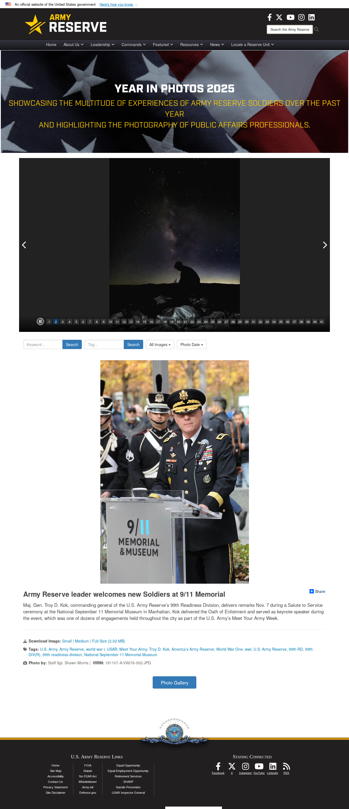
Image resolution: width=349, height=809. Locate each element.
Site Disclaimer (55, 792)
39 (308, 321)
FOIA (87, 765)
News (215, 44)
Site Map (55, 770)
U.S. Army (48, 649)
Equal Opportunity (128, 765)
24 (205, 321)
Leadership (100, 44)
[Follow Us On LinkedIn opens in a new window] (272, 768)
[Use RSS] (286, 768)
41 (321, 321)
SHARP (128, 781)
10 (110, 321)
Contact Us (55, 781)
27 (226, 321)
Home (51, 44)
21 (185, 321)
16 (151, 321)
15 (144, 321)
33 (267, 321)
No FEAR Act (88, 776)
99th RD (296, 649)
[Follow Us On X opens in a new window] (232, 768)
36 (287, 321)
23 (199, 321)
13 (131, 321)
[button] (119, 4)
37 (294, 321)
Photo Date (190, 344)
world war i (95, 649)
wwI (248, 649)
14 (137, 321)
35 (280, 321)
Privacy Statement (55, 787)
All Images (159, 344)
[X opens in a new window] (279, 16)
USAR (112, 649)
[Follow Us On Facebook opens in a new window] (218, 768)
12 (124, 321)
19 (171, 321)
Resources (189, 44)
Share (320, 591)
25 (212, 321)
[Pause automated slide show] (40, 321)
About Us (71, 44)
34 (274, 321)
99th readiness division (62, 654)
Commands (132, 44)
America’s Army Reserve (193, 649)
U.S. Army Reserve (270, 649)
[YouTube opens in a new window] (290, 16)
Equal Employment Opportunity (128, 770)
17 (158, 321)
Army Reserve (71, 649)
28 (233, 321)
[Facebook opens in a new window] (269, 16)
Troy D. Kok (159, 649)
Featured (161, 44)
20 (178, 321)
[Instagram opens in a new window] (301, 16)
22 (192, 321)
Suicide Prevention (128, 787)
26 (219, 321)
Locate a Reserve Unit (250, 44)
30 (246, 321)
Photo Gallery (174, 682)
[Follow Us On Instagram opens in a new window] (245, 768)
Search (72, 344)
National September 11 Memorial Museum (120, 654)
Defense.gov (87, 792)
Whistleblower (88, 781)
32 (260, 321)
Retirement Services (128, 776)
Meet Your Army (133, 649)
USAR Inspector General (128, 792)
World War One (229, 649)
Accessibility (55, 776)
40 (315, 321)
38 (301, 321)
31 (253, 321)
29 (240, 321)
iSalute (87, 770)
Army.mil (87, 787)
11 (117, 321)
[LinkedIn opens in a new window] (311, 16)
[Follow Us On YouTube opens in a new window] (259, 768)
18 (165, 321)
